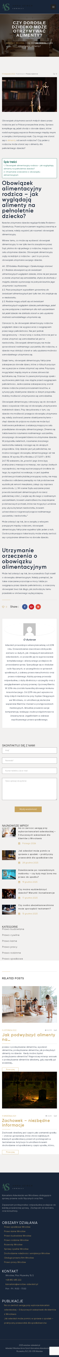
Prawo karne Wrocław (15, 1231)
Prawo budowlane (13, 929)
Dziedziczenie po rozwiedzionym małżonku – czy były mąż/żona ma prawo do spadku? (37, 873)
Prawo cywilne (11, 935)
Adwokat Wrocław (15, 43)
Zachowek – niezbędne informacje (26, 1123)
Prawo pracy (9, 946)
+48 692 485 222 (13, 1280)
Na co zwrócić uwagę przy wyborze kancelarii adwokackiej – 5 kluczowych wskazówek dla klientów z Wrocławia (30, 1309)
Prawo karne (9, 940)
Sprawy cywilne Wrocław (16, 1249)
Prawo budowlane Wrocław (17, 1236)
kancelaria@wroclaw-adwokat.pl (21, 1284)
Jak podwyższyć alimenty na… (28, 1037)
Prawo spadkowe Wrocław (17, 1227)
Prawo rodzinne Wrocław (16, 1240)
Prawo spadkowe (12, 958)
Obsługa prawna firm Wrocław (19, 1258)
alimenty (11, 140)
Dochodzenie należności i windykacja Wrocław (27, 1253)
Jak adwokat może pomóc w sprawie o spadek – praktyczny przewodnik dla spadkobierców (35, 854)
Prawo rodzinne (32, 74)
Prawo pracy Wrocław (15, 1262)
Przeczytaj (10, 1070)
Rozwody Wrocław (13, 1244)
